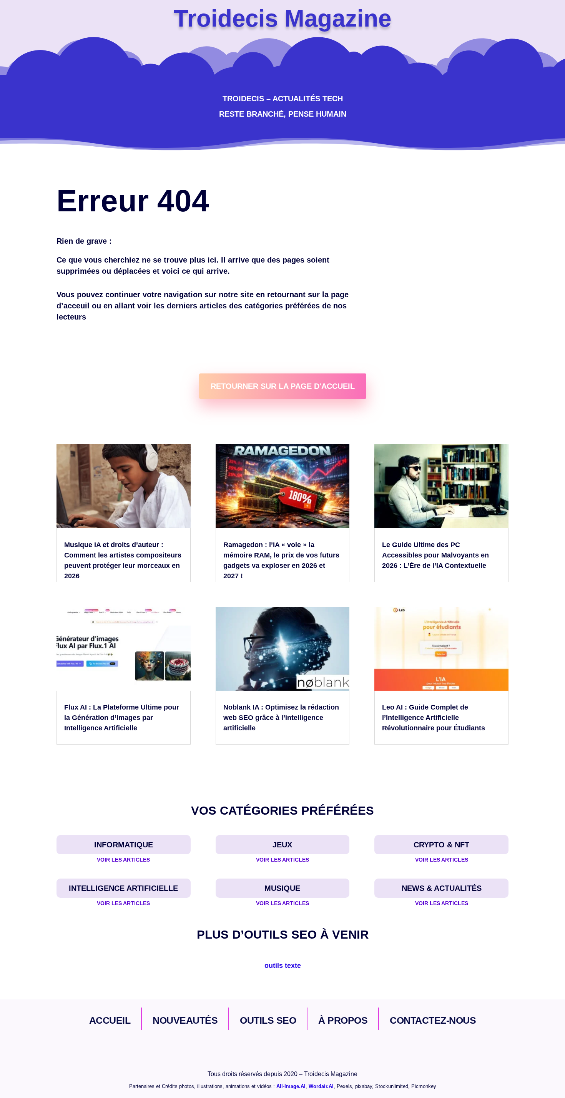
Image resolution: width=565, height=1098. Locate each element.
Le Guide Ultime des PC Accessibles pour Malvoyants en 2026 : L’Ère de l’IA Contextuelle (435, 555)
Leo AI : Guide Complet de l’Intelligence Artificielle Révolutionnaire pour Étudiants (433, 717)
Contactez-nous (433, 1020)
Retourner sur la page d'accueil (283, 386)
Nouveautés (185, 1020)
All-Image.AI (291, 1086)
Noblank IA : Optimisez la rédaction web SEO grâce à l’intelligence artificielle (281, 717)
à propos (342, 1020)
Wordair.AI (321, 1086)
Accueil (110, 1020)
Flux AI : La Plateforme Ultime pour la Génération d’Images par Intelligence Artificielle (121, 717)
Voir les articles (123, 860)
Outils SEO (268, 1020)
